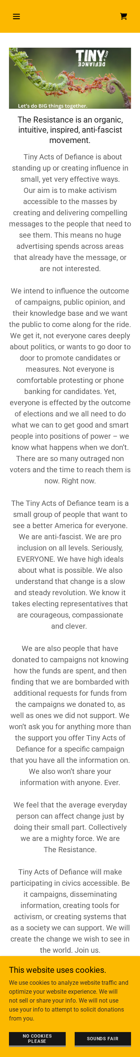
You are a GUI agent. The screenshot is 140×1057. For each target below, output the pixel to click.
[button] (18, 16)
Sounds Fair (102, 1038)
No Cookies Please (37, 1038)
